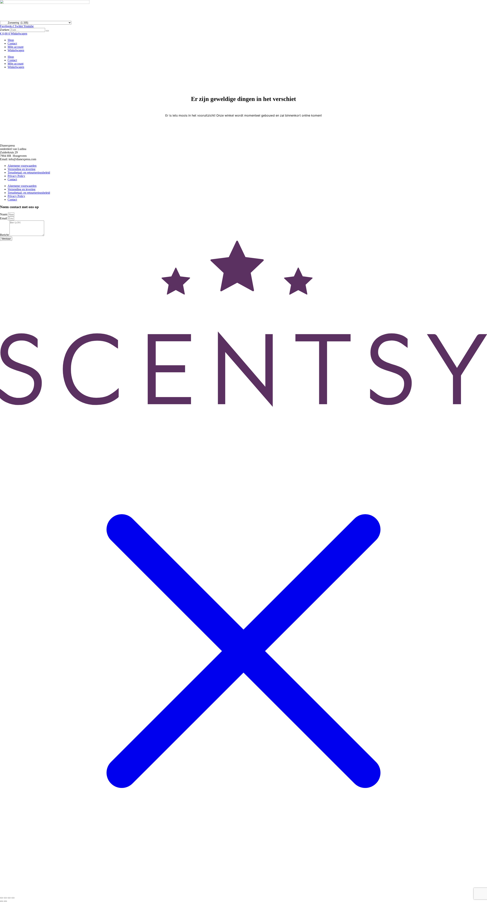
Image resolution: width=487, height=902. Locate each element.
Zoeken (4, 29)
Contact (12, 43)
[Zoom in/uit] (1, 897)
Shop (11, 40)
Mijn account (15, 46)
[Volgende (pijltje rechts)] (5, 901)
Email (4, 218)
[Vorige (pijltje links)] (1, 901)
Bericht (5, 234)
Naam (4, 214)
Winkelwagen (16, 50)
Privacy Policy (16, 176)
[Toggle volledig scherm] (5, 897)
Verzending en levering (21, 169)
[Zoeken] (47, 30)
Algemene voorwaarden (22, 165)
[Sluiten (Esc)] (12, 897)
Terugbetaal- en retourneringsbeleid (29, 172)
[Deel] (9, 897)
